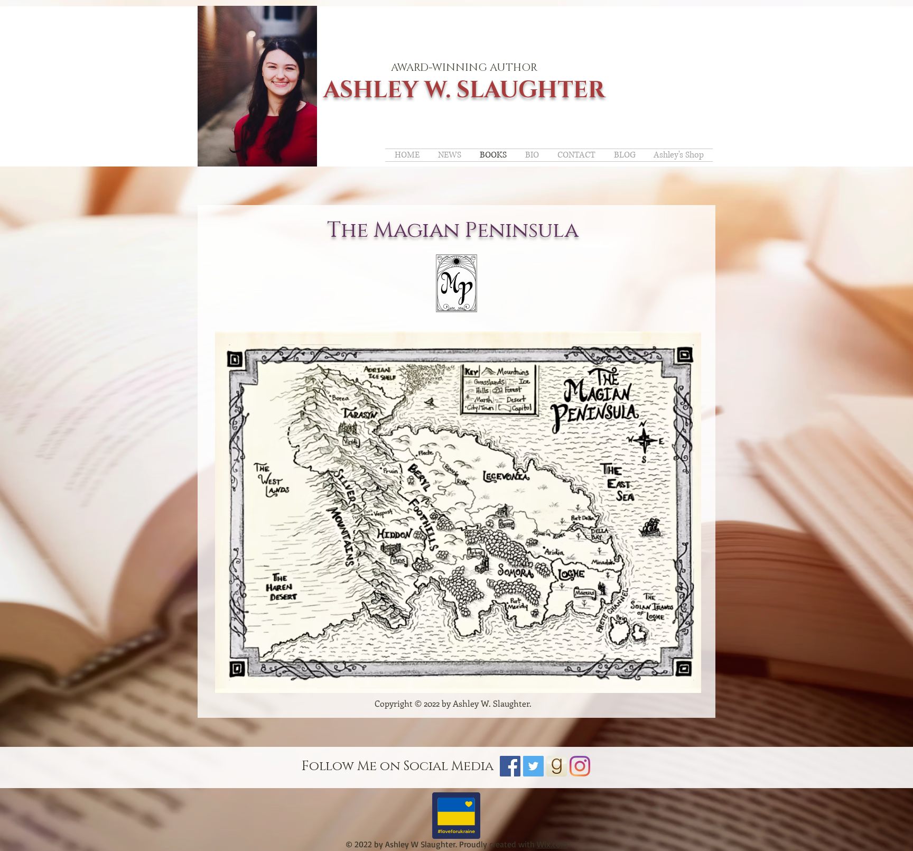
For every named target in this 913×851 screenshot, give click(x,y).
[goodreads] (556, 766)
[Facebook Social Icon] (510, 766)
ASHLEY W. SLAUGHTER (464, 90)
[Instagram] (580, 766)
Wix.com (552, 844)
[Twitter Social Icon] (533, 766)
